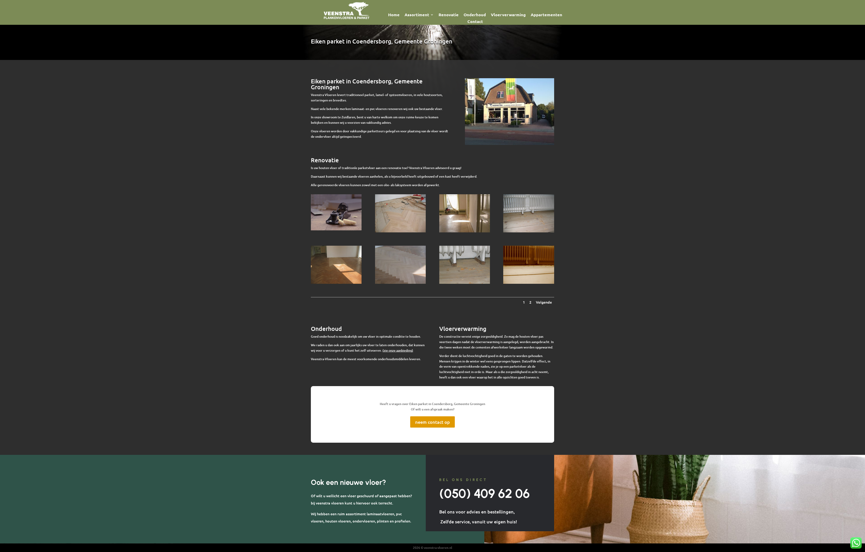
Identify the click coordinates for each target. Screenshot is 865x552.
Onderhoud (475, 15)
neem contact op (432, 422)
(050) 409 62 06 (484, 493)
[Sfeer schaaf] (336, 229)
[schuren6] (464, 282)
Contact (475, 22)
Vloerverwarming (508, 15)
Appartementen (546, 15)
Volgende (544, 302)
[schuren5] (528, 282)
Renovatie (449, 15)
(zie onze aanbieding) (397, 350)
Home (394, 15)
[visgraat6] (464, 231)
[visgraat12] (400, 231)
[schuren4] (528, 231)
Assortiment (417, 15)
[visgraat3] (336, 282)
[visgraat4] (400, 282)
